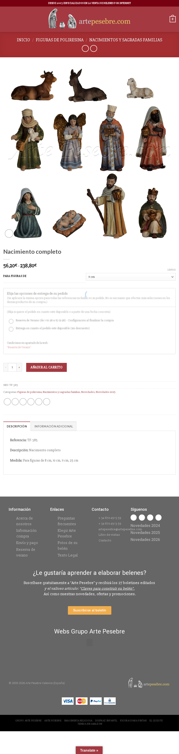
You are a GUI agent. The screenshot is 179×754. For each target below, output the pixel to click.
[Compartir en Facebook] (15, 401)
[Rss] (150, 517)
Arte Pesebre (52, 720)
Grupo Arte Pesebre (28, 720)
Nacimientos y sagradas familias (125, 40)
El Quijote (156, 720)
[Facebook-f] (134, 517)
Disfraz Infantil (106, 720)
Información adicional (53, 426)
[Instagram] (142, 517)
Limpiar (171, 269)
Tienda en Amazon (90, 724)
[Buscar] (165, 19)
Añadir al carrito (46, 367)
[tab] (16, 426)
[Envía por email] (30, 401)
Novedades (88, 392)
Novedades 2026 (145, 539)
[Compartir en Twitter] (23, 401)
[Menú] (6, 19)
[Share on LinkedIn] (46, 401)
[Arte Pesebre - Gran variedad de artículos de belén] (90, 19)
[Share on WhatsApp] (7, 401)
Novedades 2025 (105, 392)
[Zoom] (9, 233)
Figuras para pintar (133, 720)
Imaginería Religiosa (78, 720)
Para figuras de (15, 276)
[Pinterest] (158, 517)
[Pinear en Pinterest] (38, 401)
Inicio (23, 40)
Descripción (17, 426)
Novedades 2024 (145, 525)
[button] (89, 642)
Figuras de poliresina (60, 40)
